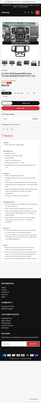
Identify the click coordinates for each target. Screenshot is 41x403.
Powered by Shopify (25, 358)
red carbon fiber (18, 93)
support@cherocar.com (28, 1)
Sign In (3, 287)
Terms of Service (7, 325)
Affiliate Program (7, 309)
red (28, 93)
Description (8, 135)
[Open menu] (37, 12)
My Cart (4, 290)
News (3, 297)
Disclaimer (5, 328)
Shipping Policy (6, 318)
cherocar (4, 70)
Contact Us (5, 292)
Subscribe (33, 344)
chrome (5, 96)
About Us (4, 294)
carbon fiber (6, 93)
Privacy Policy (6, 323)
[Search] (25, 12)
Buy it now (20, 108)
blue (34, 93)
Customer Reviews (7, 306)
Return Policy (6, 321)
